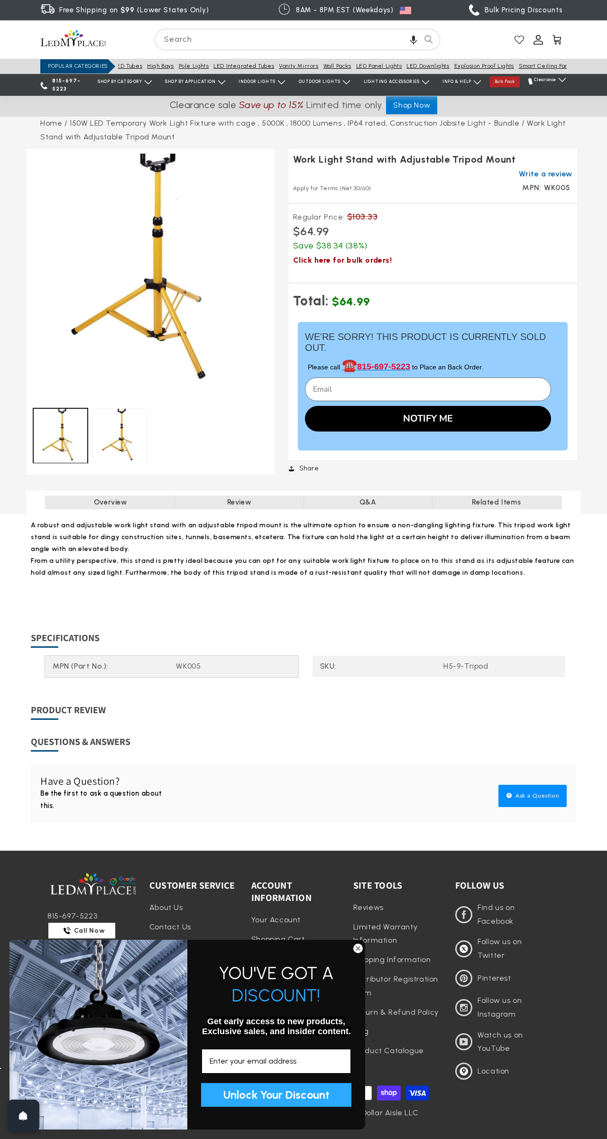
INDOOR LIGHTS (257, 81)
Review (239, 502)
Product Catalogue (388, 1050)
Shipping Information (392, 959)
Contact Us (170, 926)
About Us (166, 907)
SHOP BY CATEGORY (120, 81)
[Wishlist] (519, 39)
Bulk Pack (505, 81)
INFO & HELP (456, 81)
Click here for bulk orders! (342, 260)
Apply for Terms (332, 188)
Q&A (368, 502)
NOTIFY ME (428, 418)
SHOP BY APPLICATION (190, 81)
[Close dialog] (358, 948)
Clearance (545, 79)
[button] (413, 39)
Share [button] (309, 468)
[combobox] (297, 39)
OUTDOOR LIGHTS (319, 81)
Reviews (368, 907)
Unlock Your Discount (276, 1095)
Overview (111, 502)
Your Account (276, 919)
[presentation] (150, 273)
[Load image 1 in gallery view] (60, 435)
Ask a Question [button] (537, 796)
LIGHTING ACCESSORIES (392, 81)
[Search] (428, 39)
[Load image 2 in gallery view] (119, 435)
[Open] (23, 1116)
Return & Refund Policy (396, 1012)
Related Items (496, 502)
